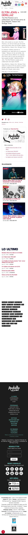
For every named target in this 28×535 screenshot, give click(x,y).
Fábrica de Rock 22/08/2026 (9, 274)
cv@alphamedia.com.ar (17, 513)
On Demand (12, 272)
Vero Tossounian (6, 325)
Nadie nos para (18, 314)
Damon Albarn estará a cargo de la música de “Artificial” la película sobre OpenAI (13, 217)
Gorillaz (16, 122)
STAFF (14, 401)
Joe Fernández (16, 306)
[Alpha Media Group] (14, 528)
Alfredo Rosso (18, 302)
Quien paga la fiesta (14, 408)
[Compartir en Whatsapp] (8, 119)
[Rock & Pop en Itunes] (14, 488)
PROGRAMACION (14, 398)
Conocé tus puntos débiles (8, 270)
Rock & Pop (19, 321)
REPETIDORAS (14, 400)
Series (3, 323)
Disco (3, 306)
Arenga (4, 304)
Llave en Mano (13, 309)
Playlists (6, 187)
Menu (26, 3)
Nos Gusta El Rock (14, 316)
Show (8, 323)
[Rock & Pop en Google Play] (14, 483)
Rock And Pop (14, 129)
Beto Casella (10, 304)
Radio (14, 318)
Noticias (5, 168)
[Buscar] (22, 1)
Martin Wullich (16, 311)
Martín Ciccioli (5, 314)
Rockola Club (14, 414)
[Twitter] (2, 119)
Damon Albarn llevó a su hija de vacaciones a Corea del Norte (12, 181)
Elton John (12, 122)
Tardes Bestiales (14, 410)
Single (11, 323)
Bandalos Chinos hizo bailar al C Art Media (12, 252)
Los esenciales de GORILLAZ (11, 199)
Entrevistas (8, 306)
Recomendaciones (6, 321)
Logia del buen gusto (7, 311)
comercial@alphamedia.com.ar (14, 511)
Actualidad (4, 302)
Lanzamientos (5, 309)
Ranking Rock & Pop (14, 412)
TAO (16, 323)
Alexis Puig (11, 302)
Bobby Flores (17, 304)
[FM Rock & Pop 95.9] (5, 4)
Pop (21, 316)
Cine (23, 304)
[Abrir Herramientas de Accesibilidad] (3, 532)
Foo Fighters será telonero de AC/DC (14, 157)
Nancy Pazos (5, 316)
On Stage (11, 254)
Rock (13, 321)
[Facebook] (5, 119)
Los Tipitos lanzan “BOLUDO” (12, 151)
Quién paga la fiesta (7, 318)
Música (12, 314)
